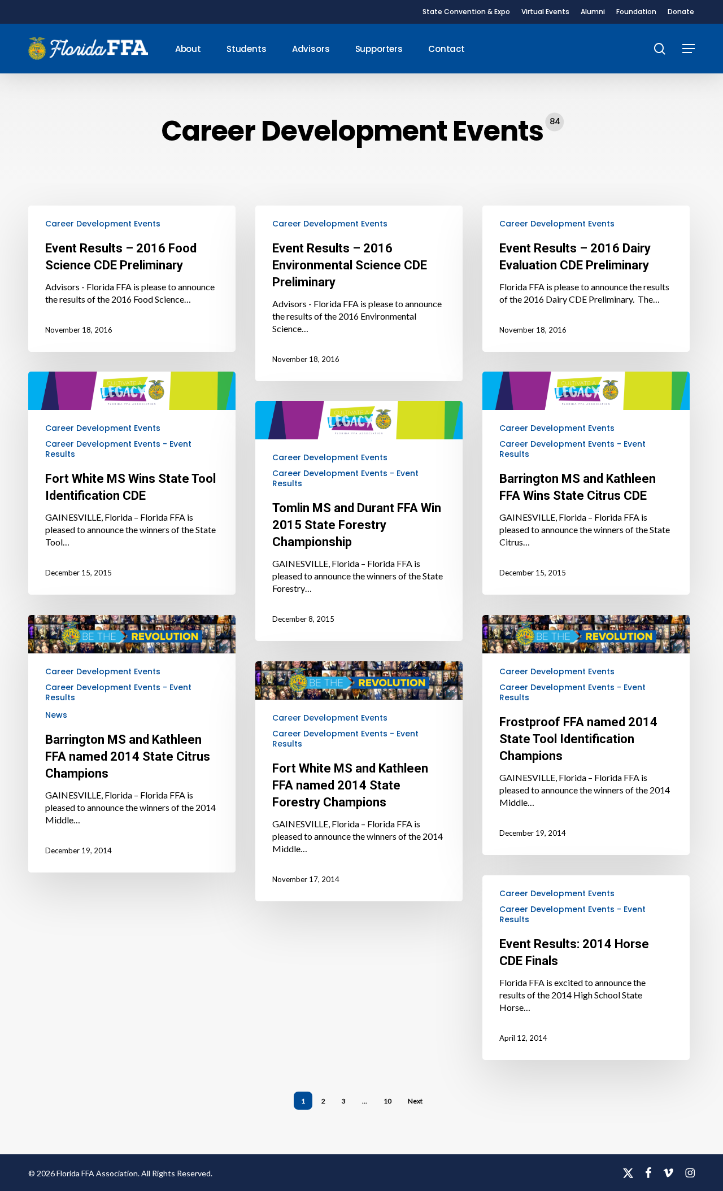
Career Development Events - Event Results (118, 449)
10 (387, 1101)
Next (415, 1101)
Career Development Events (102, 224)
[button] (688, 49)
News (56, 715)
